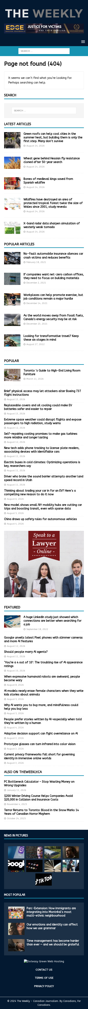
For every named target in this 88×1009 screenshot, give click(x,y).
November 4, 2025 (17, 804)
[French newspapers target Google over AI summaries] (16, 866)
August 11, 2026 (16, 456)
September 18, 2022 (37, 629)
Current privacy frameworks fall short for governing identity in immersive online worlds (39, 756)
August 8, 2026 (15, 685)
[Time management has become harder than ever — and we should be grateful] (16, 945)
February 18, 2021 (36, 262)
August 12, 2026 (16, 428)
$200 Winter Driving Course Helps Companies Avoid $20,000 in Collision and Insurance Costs (38, 797)
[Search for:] (44, 51)
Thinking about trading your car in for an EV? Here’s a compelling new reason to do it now (40, 492)
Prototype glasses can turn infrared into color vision (40, 744)
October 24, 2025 (16, 818)
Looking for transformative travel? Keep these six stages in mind (51, 337)
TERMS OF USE (44, 977)
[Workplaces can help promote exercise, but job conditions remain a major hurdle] (12, 299)
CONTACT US (44, 969)
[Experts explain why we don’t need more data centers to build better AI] (52, 852)
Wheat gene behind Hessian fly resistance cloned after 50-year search (52, 160)
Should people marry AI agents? (26, 652)
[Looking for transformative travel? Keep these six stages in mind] (12, 340)
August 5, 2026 (15, 513)
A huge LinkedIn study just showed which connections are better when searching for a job (52, 620)
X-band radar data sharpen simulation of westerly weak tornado (52, 225)
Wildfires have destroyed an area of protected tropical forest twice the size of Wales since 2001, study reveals (53, 203)
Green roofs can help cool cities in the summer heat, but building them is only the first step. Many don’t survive (53, 137)
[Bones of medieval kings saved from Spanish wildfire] (12, 183)
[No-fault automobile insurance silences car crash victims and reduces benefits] (12, 258)
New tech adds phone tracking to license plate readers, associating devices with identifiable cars (41, 449)
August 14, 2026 (35, 145)
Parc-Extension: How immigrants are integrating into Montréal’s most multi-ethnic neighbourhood (51, 912)
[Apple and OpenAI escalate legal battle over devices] (71, 866)
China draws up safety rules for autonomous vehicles (40, 519)
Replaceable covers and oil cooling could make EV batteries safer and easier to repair (38, 407)
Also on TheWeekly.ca (23, 772)
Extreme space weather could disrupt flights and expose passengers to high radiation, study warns (42, 421)
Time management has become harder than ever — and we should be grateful (53, 942)
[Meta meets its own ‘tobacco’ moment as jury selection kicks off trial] (71, 852)
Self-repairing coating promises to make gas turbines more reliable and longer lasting (40, 435)
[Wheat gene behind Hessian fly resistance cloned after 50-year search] (12, 163)
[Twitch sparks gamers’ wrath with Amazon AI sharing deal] (16, 852)
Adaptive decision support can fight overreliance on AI (41, 733)
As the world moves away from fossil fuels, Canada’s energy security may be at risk (54, 317)
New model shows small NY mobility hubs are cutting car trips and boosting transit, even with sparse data (43, 506)
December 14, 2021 (36, 303)
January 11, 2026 (16, 790)
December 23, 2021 (36, 324)
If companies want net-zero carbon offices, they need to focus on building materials (54, 276)
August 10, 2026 (16, 670)
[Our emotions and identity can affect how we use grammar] (16, 929)
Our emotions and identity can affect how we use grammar (52, 926)
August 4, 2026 (15, 523)
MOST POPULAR (14, 895)
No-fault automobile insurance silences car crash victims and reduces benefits (53, 255)
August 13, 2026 (16, 399)
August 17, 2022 (35, 344)
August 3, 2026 (15, 738)
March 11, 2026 (35, 379)
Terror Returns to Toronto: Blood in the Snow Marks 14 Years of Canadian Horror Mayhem (41, 812)
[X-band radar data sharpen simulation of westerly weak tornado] (12, 228)
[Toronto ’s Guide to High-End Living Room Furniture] (12, 375)
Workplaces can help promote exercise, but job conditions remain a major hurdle (53, 296)
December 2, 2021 (36, 282)
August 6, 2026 (15, 499)
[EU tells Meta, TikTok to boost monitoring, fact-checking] (43, 879)
